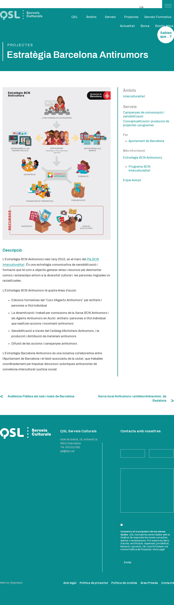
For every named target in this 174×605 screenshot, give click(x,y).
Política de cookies (124, 582)
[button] (168, 6)
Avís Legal (158, 549)
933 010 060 (72, 447)
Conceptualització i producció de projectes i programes (146, 123)
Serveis (110, 17)
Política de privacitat (94, 582)
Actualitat (127, 26)
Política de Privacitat (140, 549)
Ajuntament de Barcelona (146, 141)
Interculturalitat (134, 96)
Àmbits (91, 17)
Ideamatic (16, 582)
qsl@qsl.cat (67, 451)
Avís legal (69, 582)
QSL (74, 17)
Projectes (131, 17)
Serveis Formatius (158, 17)
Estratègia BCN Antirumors (142, 157)
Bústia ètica (164, 26)
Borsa (145, 26)
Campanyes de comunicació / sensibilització (143, 114)
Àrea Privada (149, 582)
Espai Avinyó (132, 180)
